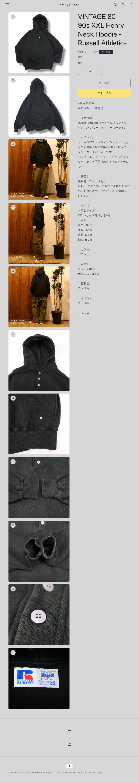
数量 (80, 63)
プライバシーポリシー (65, 772)
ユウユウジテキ (24, 772)
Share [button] (85, 313)
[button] (7, 4)
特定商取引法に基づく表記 (90, 772)
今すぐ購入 (104, 92)
